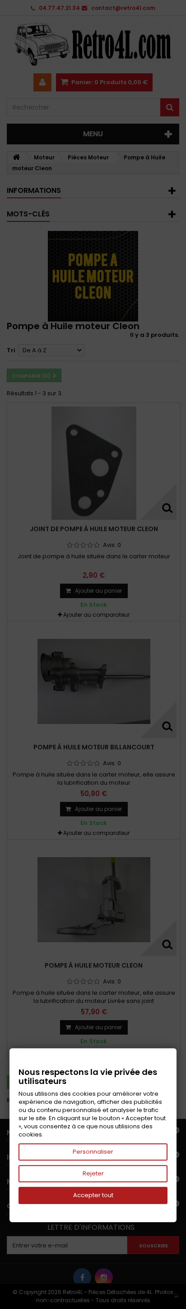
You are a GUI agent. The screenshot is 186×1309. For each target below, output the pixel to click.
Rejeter (93, 1173)
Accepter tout (93, 1195)
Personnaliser (93, 1151)
